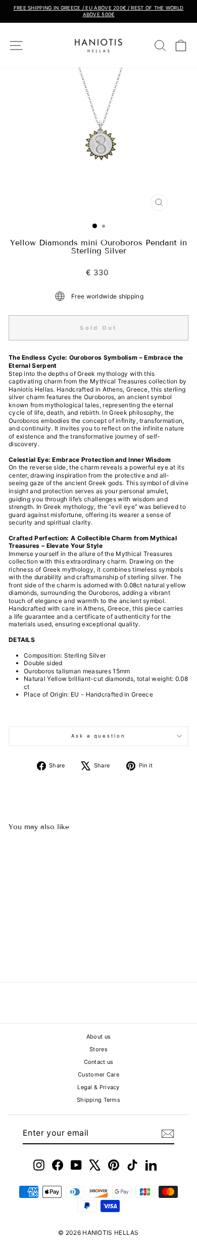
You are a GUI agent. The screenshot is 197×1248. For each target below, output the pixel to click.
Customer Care (98, 1074)
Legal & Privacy (98, 1087)
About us (98, 1036)
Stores (98, 1049)
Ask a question (98, 736)
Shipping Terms (98, 1099)
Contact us (99, 1061)
